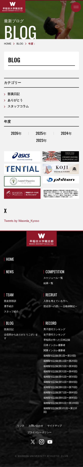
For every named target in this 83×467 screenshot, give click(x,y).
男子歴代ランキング (54, 329)
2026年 (16, 133)
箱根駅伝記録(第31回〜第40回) (60, 371)
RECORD (51, 323)
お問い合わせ (36, 425)
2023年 (41, 140)
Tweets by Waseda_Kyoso (21, 220)
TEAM (9, 294)
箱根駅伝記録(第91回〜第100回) (61, 403)
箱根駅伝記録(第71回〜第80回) (60, 392)
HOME (10, 259)
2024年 (66, 133)
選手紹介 (9, 306)
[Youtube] (50, 442)
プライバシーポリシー (39, 432)
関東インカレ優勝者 (54, 350)
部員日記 (14, 94)
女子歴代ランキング (54, 334)
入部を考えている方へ (56, 301)
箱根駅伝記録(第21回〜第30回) (60, 366)
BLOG (9, 323)
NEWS (10, 271)
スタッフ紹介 (11, 311)
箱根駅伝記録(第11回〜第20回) (60, 361)
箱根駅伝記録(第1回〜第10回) (60, 355)
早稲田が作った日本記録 (57, 339)
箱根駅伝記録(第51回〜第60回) (60, 382)
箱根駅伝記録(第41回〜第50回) (60, 376)
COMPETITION (55, 271)
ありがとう (15, 100)
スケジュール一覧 (53, 278)
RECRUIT (51, 294)
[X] (33, 442)
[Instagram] (41, 441)
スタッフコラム (18, 106)
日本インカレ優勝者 (54, 345)
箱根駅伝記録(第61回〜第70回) (60, 387)
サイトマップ (54, 425)
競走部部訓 (10, 301)
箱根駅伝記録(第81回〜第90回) (60, 397)
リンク (20, 425)
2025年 (41, 133)
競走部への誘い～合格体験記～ (60, 306)
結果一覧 (48, 283)
